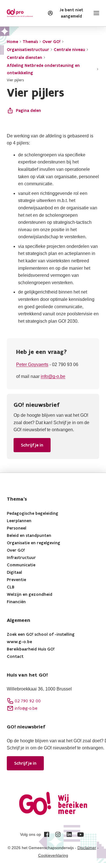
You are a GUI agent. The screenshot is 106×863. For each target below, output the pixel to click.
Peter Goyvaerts (32, 364)
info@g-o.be (53, 376)
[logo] (20, 13)
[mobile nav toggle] (95, 13)
